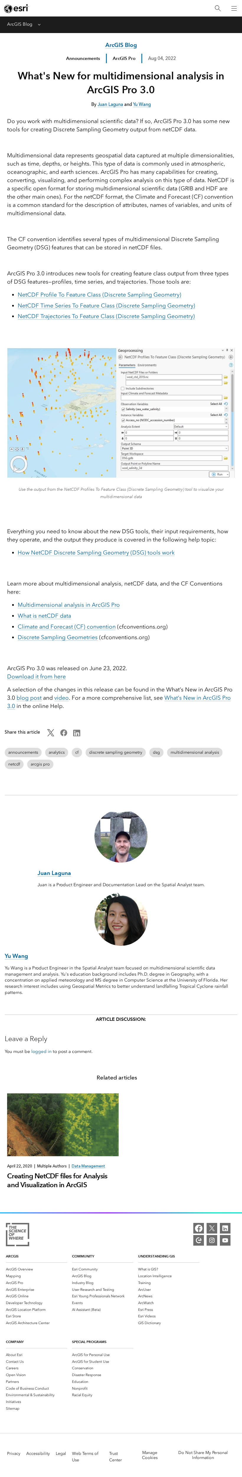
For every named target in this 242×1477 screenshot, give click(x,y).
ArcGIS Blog (19, 24)
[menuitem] (36, 1269)
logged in (41, 1051)
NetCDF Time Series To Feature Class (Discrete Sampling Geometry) (106, 305)
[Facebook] (198, 1228)
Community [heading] (83, 1256)
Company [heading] (15, 1341)
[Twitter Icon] (51, 734)
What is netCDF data (44, 615)
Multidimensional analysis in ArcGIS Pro (69, 604)
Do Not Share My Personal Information (203, 1455)
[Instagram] (212, 1240)
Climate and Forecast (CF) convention (67, 626)
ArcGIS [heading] (12, 1256)
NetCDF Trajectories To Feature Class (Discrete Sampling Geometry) (106, 316)
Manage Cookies (150, 1455)
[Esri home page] (16, 8)
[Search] (218, 8)
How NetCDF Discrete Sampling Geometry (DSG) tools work (96, 552)
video (61, 697)
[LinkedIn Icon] (77, 734)
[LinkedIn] (225, 1228)
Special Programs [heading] (89, 1341)
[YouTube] (225, 1240)
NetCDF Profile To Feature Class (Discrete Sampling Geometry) (99, 294)
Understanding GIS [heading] (156, 1256)
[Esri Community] (198, 1240)
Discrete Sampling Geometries (58, 637)
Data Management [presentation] (88, 1166)
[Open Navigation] (234, 8)
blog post (29, 697)
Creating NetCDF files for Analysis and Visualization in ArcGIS (57, 1180)
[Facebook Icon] (64, 734)
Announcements (83, 58)
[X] (212, 1228)
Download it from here (36, 676)
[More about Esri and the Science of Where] (17, 1235)
